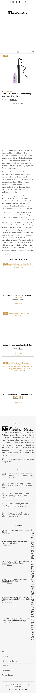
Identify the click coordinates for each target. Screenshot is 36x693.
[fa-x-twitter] (13, 2)
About (4, 652)
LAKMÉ (18, 347)
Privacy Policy (7, 675)
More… (14, 455)
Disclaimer (6, 670)
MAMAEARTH (18, 298)
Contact (5, 666)
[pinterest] (19, 2)
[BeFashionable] (18, 13)
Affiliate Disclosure (9, 661)
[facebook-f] (10, 2)
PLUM (9, 91)
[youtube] (25, 2)
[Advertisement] (18, 36)
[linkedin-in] (22, 2)
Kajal (10, 254)
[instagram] (16, 2)
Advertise (5, 656)
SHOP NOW (18, 304)
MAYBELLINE (18, 397)
